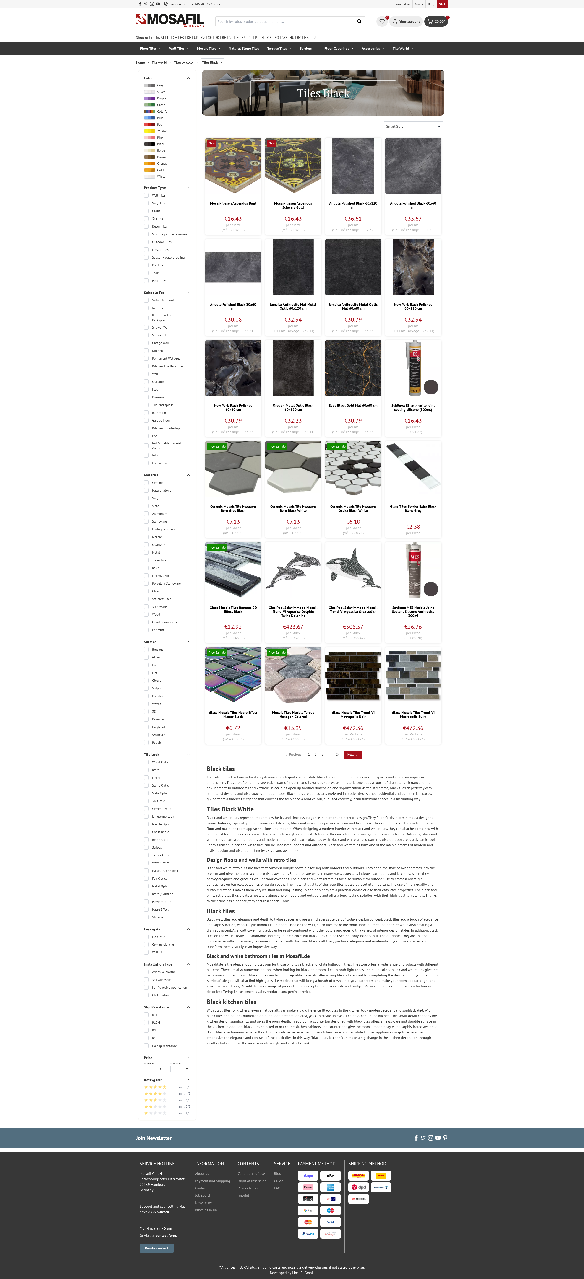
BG (299, 37)
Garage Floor (161, 420)
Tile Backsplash (163, 405)
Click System (160, 995)
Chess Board (160, 832)
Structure (158, 735)
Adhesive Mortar (163, 972)
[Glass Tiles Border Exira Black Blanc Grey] (413, 469)
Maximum (179, 1066)
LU (314, 37)
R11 (155, 1015)
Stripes (157, 847)
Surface (150, 642)
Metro (156, 778)
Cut (154, 665)
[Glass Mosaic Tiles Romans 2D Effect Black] (233, 570)
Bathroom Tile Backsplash (162, 317)
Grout (156, 211)
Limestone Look (163, 816)
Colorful (162, 111)
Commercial (160, 463)
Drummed (159, 719)
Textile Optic (161, 855)
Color (148, 78)
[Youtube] (158, 4)
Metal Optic (160, 886)
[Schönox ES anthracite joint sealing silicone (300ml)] (413, 368)
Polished (158, 696)
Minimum (153, 1066)
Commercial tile (163, 944)
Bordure (157, 265)
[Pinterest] (445, 1138)
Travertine (159, 560)
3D (154, 711)
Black (160, 144)
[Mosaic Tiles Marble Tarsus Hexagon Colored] (293, 675)
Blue (160, 118)
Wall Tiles (159, 195)
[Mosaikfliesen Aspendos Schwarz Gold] (293, 166)
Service (282, 1164)
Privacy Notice (248, 1188)
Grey (160, 85)
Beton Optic (160, 840)
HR (306, 37)
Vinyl (155, 498)
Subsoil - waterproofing (168, 257)
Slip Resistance (156, 1007)
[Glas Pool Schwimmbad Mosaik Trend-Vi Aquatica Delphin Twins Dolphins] (293, 570)
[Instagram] (152, 4)
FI (262, 37)
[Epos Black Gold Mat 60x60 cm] (353, 368)
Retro (155, 770)
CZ (203, 37)
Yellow (161, 131)
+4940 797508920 (154, 1211)
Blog (431, 4)
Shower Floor (161, 335)
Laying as (152, 929)
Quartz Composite (164, 622)
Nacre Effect (160, 909)
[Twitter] (146, 4)
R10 (155, 1038)
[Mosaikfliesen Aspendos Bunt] (233, 166)
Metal (156, 552)
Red (159, 124)
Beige (161, 150)
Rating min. (154, 1079)
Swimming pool (163, 300)
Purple (161, 98)
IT (168, 37)
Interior (157, 455)
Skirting (157, 219)
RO (276, 37)
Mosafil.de (372, 986)
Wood (156, 614)
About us (202, 1173)
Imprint (243, 1195)
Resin (155, 568)
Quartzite (158, 545)
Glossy (156, 680)
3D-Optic (158, 801)
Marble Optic (161, 824)
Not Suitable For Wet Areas (166, 445)
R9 (154, 1030)
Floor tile (158, 937)
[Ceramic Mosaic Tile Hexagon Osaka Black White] (353, 469)
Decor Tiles (160, 226)
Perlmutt (158, 630)
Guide (419, 4)
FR (182, 37)
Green (161, 105)
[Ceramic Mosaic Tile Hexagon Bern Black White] (293, 469)
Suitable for (154, 292)
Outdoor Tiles (162, 242)
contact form (166, 1235)
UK (196, 37)
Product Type (155, 187)
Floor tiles (159, 281)
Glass (155, 591)
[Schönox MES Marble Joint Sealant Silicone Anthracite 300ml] (413, 570)
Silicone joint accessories (169, 234)
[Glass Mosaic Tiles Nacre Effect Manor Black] (233, 675)
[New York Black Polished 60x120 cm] (413, 267)
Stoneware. (159, 607)
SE (210, 37)
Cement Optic (161, 809)
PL (250, 37)
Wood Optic (160, 762)
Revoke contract (156, 1248)
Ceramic (157, 483)
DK (217, 37)
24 (338, 754)
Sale (442, 4)
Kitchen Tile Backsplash (168, 366)
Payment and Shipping (212, 1180)
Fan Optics (159, 878)
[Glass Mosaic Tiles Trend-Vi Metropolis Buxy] (413, 675)
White (161, 176)
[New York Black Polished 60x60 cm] (233, 368)
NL (231, 37)
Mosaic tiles (160, 250)
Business (158, 397)
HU (291, 37)
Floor (155, 389)
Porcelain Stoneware (166, 583)
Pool (155, 436)
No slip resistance (164, 1046)
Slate (155, 506)
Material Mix (160, 576)
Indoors (157, 308)
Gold (160, 170)
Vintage (157, 917)
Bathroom (159, 413)
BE (224, 37)
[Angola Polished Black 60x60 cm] (413, 166)
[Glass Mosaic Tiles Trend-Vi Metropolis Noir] (353, 675)
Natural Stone (161, 490)
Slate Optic (159, 793)
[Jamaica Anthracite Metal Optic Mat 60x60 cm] (353, 267)
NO (284, 37)
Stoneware (159, 521)
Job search (203, 1195)
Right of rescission (252, 1180)
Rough (156, 742)
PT (257, 37)
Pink (160, 137)
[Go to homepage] (170, 20)
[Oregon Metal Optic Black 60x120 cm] (293, 368)
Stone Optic (160, 785)
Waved (156, 704)
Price (148, 1057)
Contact (201, 1188)
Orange (162, 163)
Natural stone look (165, 871)
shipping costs (269, 1267)
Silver (161, 92)
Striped (157, 688)
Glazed (157, 657)
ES (244, 37)
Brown (161, 157)
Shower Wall (160, 327)
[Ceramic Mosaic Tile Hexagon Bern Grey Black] (233, 469)
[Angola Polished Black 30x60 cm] (233, 267)
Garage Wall (160, 343)
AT (162, 37)
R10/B (156, 1022)
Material (151, 475)
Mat (154, 673)
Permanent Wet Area (166, 358)
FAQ (277, 1188)
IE (237, 37)
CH (175, 37)
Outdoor (158, 382)
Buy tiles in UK (206, 1210)
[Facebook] (140, 4)
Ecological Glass (163, 529)
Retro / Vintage (162, 894)
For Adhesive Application (169, 987)
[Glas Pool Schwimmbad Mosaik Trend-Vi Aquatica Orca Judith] (353, 570)
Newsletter (402, 4)
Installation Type (158, 964)
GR (269, 37)
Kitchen (157, 351)
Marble (157, 537)
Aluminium (159, 514)
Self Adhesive (161, 980)
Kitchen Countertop (166, 428)
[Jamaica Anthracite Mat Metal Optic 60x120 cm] (293, 267)
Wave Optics (160, 863)
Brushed (158, 649)
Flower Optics (161, 902)
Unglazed (158, 727)
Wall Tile (158, 952)
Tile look (151, 754)
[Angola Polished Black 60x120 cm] (353, 166)
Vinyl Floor (159, 203)
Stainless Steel (162, 599)
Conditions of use (251, 1173)
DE (189, 37)
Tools (155, 273)
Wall (155, 374)
